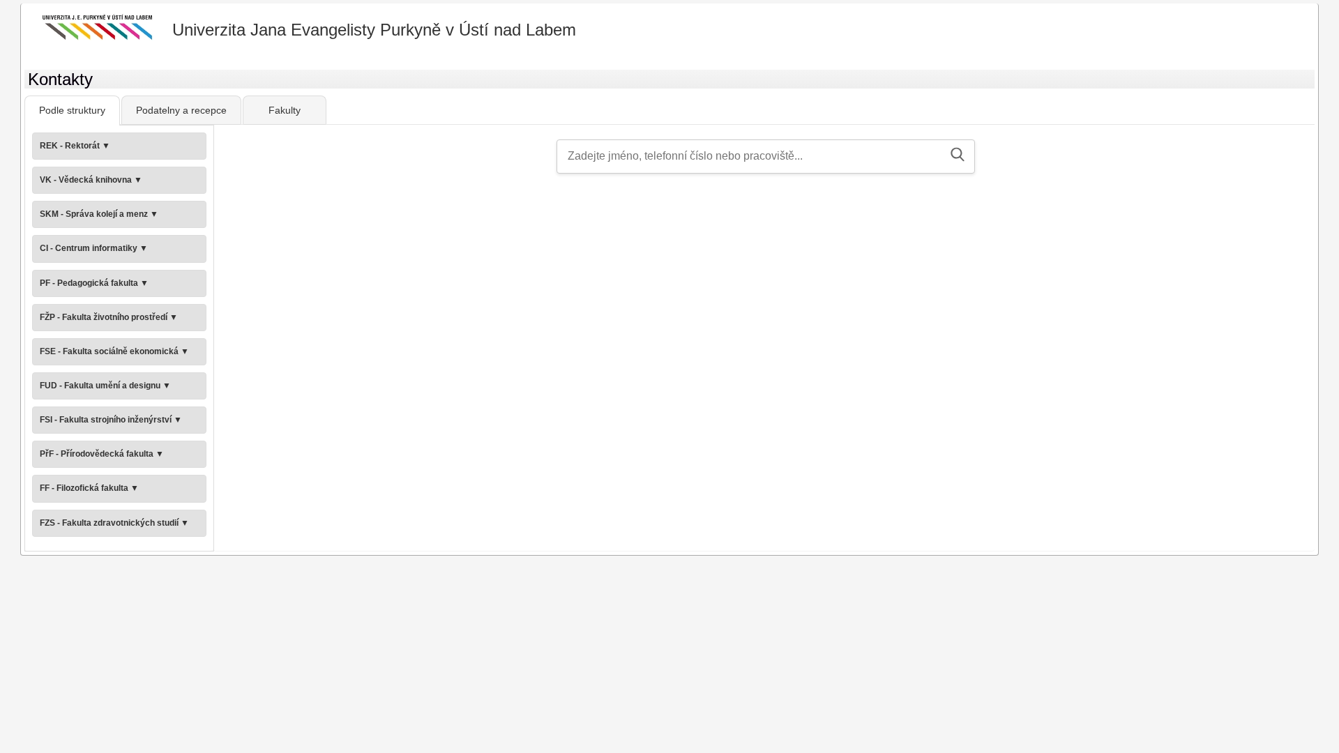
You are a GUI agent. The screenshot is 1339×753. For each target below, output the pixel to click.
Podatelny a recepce (181, 110)
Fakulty (284, 110)
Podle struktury (72, 110)
